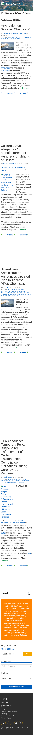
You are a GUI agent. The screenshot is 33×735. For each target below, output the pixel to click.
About (4, 702)
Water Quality (5, 38)
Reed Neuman (8, 477)
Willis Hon (22, 33)
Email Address (8, 654)
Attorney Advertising (22, 727)
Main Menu (31, 4)
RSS (20, 723)
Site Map (4, 714)
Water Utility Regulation (9, 295)
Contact (6, 706)
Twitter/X (7, 723)
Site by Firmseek (6, 729)
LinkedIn (3, 723)
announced (5, 68)
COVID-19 (17, 480)
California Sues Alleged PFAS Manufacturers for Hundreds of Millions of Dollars (15, 153)
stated (3, 533)
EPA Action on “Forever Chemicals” (15, 27)
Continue (25, 88)
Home (4, 699)
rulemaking (5, 70)
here (29, 553)
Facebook (12, 723)
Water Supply (15, 38)
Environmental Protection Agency (19, 37)
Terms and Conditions (9, 716)
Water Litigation (19, 169)
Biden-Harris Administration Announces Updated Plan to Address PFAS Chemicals (15, 276)
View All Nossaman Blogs (16, 686)
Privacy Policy (6, 718)
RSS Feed (10, 649)
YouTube (16, 723)
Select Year (6, 678)
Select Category (8, 666)
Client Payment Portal (9, 711)
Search (5, 593)
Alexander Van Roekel (10, 33)
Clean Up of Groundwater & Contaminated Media (13, 166)
